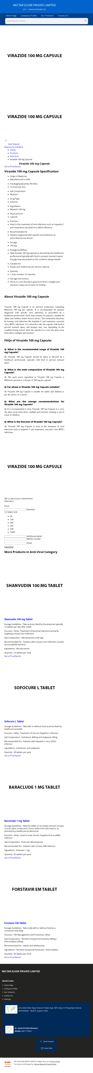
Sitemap (7, 999)
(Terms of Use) (55, 1061)
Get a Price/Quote (12, 166)
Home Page (11, 15)
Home (13, 150)
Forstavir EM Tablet (15, 922)
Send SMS (48, 1048)
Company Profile (29, 15)
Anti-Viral (14, 156)
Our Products (47, 15)
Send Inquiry (13, 144)
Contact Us (63, 15)
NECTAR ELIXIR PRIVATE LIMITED (34, 7)
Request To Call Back (13, 147)
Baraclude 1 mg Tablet (17, 820)
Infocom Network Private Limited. (45, 1064)
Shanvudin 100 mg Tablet (18, 619)
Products (14, 153)
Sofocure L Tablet (14, 721)
